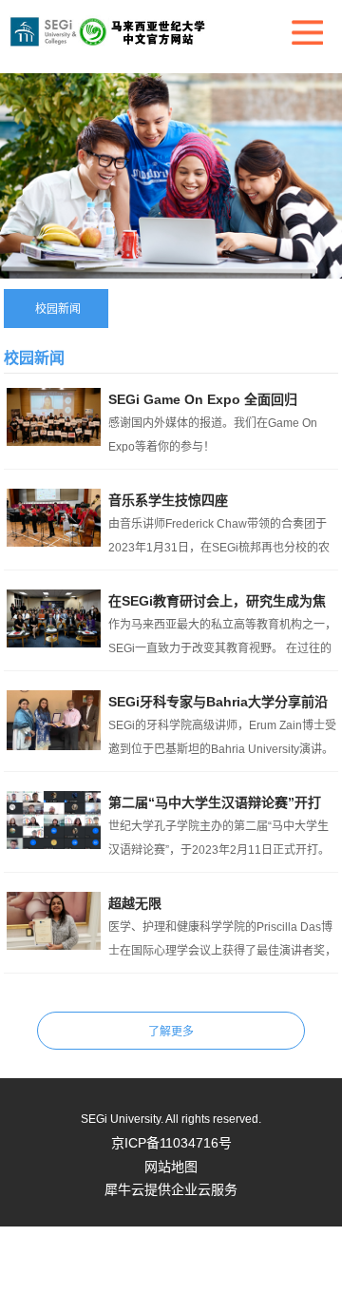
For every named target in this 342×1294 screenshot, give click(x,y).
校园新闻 (58, 309)
